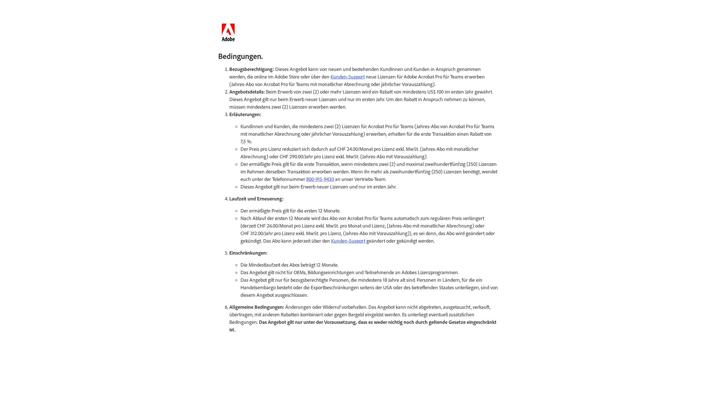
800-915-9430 (320, 179)
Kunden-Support (348, 77)
